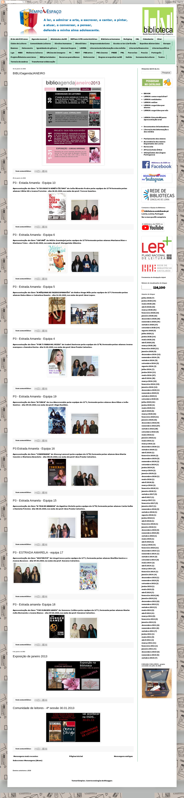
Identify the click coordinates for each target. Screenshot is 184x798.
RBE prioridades (47, 57)
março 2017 (147, 500)
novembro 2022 (149, 426)
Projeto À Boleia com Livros (23, 57)
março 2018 (147, 485)
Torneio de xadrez (19, 61)
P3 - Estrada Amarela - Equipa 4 (34, 338)
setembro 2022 (148, 432)
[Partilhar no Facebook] (43, 171)
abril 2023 (146, 411)
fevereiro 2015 (148, 547)
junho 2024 (147, 372)
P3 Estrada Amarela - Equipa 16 (34, 448)
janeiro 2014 (147, 574)
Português (156, 52)
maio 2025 (146, 339)
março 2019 (147, 470)
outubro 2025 (148, 324)
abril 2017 (146, 497)
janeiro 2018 (147, 491)
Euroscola (148, 146)
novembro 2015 (149, 533)
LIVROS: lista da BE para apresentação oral (155, 118)
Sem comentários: (23, 171)
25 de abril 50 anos (19, 39)
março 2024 (147, 381)
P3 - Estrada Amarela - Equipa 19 (34, 396)
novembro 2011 (149, 628)
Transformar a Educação (43, 61)
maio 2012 (146, 610)
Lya (12, 52)
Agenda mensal (39, 39)
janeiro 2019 (147, 473)
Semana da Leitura (145, 57)
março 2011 (147, 643)
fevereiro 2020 (148, 455)
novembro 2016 (149, 509)
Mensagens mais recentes (25, 756)
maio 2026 (146, 304)
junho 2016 (147, 518)
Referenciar (89, 57)
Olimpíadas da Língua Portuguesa (155, 153)
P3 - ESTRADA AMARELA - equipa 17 (38, 552)
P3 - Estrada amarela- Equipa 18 (34, 604)
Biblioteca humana (110, 39)
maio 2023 (146, 408)
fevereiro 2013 (148, 595)
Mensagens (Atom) (33, 760)
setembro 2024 (149, 363)
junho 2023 (146, 405)
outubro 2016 (148, 512)
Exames (14, 48)
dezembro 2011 (149, 625)
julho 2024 (146, 369)
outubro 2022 (148, 428)
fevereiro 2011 (148, 646)
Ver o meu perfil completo (154, 217)
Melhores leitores (34, 52)
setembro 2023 (148, 399)
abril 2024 (146, 378)
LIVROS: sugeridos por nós (156, 110)
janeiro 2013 (147, 598)
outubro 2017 (148, 494)
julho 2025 (146, 333)
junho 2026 (147, 301)
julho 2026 (146, 298)
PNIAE (114, 52)
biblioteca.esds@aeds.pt (156, 211)
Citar (159, 39)
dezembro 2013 (149, 577)
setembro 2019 (149, 464)
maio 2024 (147, 375)
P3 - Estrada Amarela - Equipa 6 (34, 234)
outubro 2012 (148, 607)
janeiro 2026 (147, 316)
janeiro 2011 (147, 649)
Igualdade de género (47, 48)
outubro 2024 (148, 360)
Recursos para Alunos (69, 57)
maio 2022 (146, 435)
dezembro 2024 (149, 354)
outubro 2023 (148, 396)
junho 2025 (146, 336)
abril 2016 (146, 521)
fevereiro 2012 (148, 619)
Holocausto (27, 48)
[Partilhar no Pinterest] (46, 171)
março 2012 (147, 616)
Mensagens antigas (123, 756)
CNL (137, 39)
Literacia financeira (138, 48)
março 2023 (147, 414)
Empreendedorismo (100, 43)
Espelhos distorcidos (150, 43)
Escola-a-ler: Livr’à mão (124, 43)
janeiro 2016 (147, 527)
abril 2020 (146, 452)
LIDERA (83, 48)
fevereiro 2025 (148, 348)
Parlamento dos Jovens (155, 138)
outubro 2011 (148, 631)
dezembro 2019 (149, 458)
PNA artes (88, 52)
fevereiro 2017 (148, 503)
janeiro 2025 (147, 351)
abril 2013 (146, 592)
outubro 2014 (148, 556)
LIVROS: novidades (153, 99)
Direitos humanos (63, 43)
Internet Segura (68, 48)
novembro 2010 (149, 655)
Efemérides (80, 43)
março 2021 (147, 443)
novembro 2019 (149, 461)
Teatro (161, 57)
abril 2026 (146, 307)
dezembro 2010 (149, 652)
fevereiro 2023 (148, 417)
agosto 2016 (147, 515)
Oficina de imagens (56, 52)
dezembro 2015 (149, 530)
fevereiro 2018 (148, 488)
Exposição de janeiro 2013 (30, 656)
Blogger (108, 780)
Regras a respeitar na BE (110, 57)
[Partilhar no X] (41, 171)
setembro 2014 (149, 559)
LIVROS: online (150, 102)
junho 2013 (146, 586)
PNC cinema (102, 52)
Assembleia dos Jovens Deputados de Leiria (154, 142)
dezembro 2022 (149, 423)
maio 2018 (146, 479)
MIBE (20, 52)
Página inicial (76, 756)
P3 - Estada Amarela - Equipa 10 (34, 182)
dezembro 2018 (149, 476)
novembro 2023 (149, 393)
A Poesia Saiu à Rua (153, 150)
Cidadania (148, 39)
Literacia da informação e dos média (107, 48)
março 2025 (147, 345)
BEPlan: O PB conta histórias (84, 39)
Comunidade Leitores (40, 43)
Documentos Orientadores (156, 126)
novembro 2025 (149, 321)
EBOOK (147, 93)
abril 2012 (146, 613)
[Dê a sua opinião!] (38, 171)
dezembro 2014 (149, 550)
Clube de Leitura (18, 43)
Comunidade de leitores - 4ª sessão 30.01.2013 (43, 708)
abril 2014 (146, 565)
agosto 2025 (147, 330)
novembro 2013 (149, 580)
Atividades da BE (59, 39)
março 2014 (147, 568)
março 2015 (147, 545)
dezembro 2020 (149, 446)
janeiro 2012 (147, 622)
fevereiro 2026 (148, 313)
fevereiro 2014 (148, 571)
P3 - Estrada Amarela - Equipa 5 (34, 286)
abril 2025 (146, 342)
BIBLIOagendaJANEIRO (29, 73)
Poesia (144, 52)
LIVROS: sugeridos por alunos (154, 106)
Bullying (128, 39)
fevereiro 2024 (148, 384)
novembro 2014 (149, 553)
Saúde (129, 57)
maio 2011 (146, 637)
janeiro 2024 (147, 387)
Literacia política (160, 48)
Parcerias (132, 52)
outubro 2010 (148, 658)
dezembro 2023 (149, 390)
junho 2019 (147, 467)
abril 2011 (146, 640)
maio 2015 (146, 539)
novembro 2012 (149, 604)
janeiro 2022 (147, 437)
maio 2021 (146, 440)
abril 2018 (146, 482)
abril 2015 (146, 542)
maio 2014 (147, 562)
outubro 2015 (148, 536)
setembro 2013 (148, 583)
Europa (166, 43)
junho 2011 (146, 634)
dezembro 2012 (149, 601)
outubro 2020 (148, 449)
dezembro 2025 (149, 318)
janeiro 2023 (147, 420)
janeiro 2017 (147, 506)
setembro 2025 (148, 327)
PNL (122, 52)
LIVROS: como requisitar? (156, 96)
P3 (70, 52)
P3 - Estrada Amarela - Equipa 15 (34, 500)
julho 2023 (146, 402)
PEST (77, 52)
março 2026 (147, 310)
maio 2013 (146, 589)
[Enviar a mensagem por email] (35, 171)
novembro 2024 (149, 357)
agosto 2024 (147, 366)
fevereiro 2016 (148, 524)
